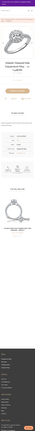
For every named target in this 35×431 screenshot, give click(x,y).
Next (31, 43)
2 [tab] (15, 236)
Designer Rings (5, 367)
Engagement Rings (9, 19)
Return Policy (5, 402)
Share (15, 98)
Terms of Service (5, 405)
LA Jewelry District (6, 387)
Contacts (3, 413)
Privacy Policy (5, 399)
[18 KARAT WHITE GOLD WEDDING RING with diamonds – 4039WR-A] (17, 211)
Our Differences (5, 382)
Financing (4, 408)
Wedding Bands (5, 364)
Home (2, 19)
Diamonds (4, 362)
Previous (3, 43)
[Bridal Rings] (3, 10)
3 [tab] (17, 236)
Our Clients (4, 385)
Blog (2, 410)
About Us (4, 379)
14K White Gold (21, 153)
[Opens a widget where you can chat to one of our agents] (28, 428)
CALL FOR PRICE (17, 80)
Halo (18, 140)
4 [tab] (19, 236)
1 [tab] (14, 236)
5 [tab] (20, 236)
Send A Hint (27, 98)
